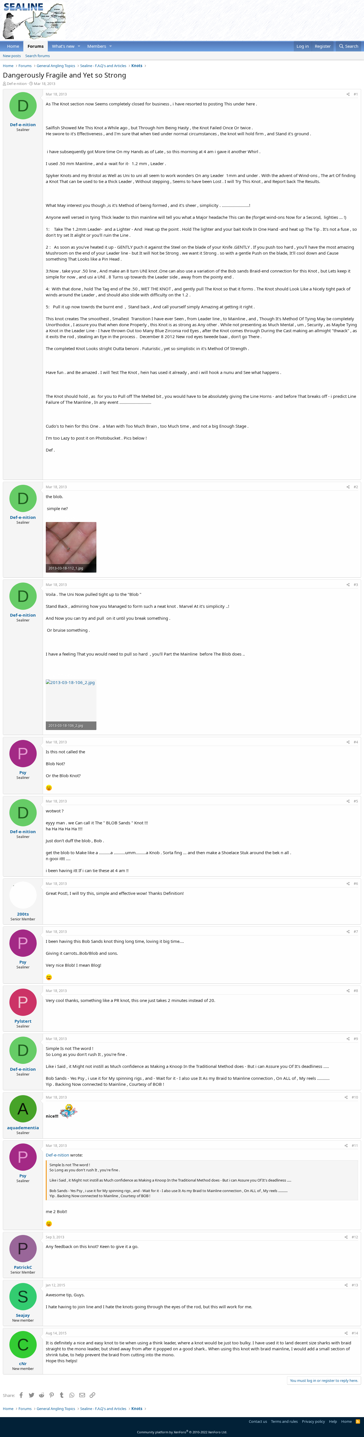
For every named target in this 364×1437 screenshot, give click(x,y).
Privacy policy (313, 1421)
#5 (356, 801)
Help (333, 1421)
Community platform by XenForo (182, 1432)
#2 (356, 486)
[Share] (348, 94)
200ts (23, 914)
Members (96, 46)
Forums (36, 46)
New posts (12, 55)
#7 (356, 931)
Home (13, 46)
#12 (355, 1237)
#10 (355, 1097)
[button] (79, 46)
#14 (355, 1333)
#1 (356, 94)
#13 (355, 1285)
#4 (356, 742)
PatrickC (23, 1267)
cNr (23, 1363)
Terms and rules (284, 1421)
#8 (356, 990)
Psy (22, 772)
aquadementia (23, 1127)
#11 (355, 1145)
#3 (356, 584)
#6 (356, 883)
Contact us (258, 1421)
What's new (63, 46)
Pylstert (23, 1021)
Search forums (37, 55)
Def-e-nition (17, 83)
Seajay (23, 1315)
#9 (356, 1038)
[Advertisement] (257, 20)
